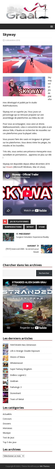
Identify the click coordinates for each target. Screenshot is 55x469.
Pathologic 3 (16, 387)
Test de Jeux (8, 437)
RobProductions (13, 227)
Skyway (30, 227)
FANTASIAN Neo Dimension (23, 344)
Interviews (7, 428)
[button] (51, 26)
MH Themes (45, 466)
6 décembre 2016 (12, 40)
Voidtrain (14, 381)
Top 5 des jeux (9, 442)
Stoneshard (15, 393)
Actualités (7, 414)
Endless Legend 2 (18, 375)
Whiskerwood (16, 363)
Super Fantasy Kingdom (21, 369)
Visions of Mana (17, 357)
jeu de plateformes (19, 221)
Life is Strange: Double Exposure (25, 351)
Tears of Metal (17, 399)
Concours (7, 418)
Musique (7, 432)
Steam (9, 167)
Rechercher (44, 273)
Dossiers (7, 423)
